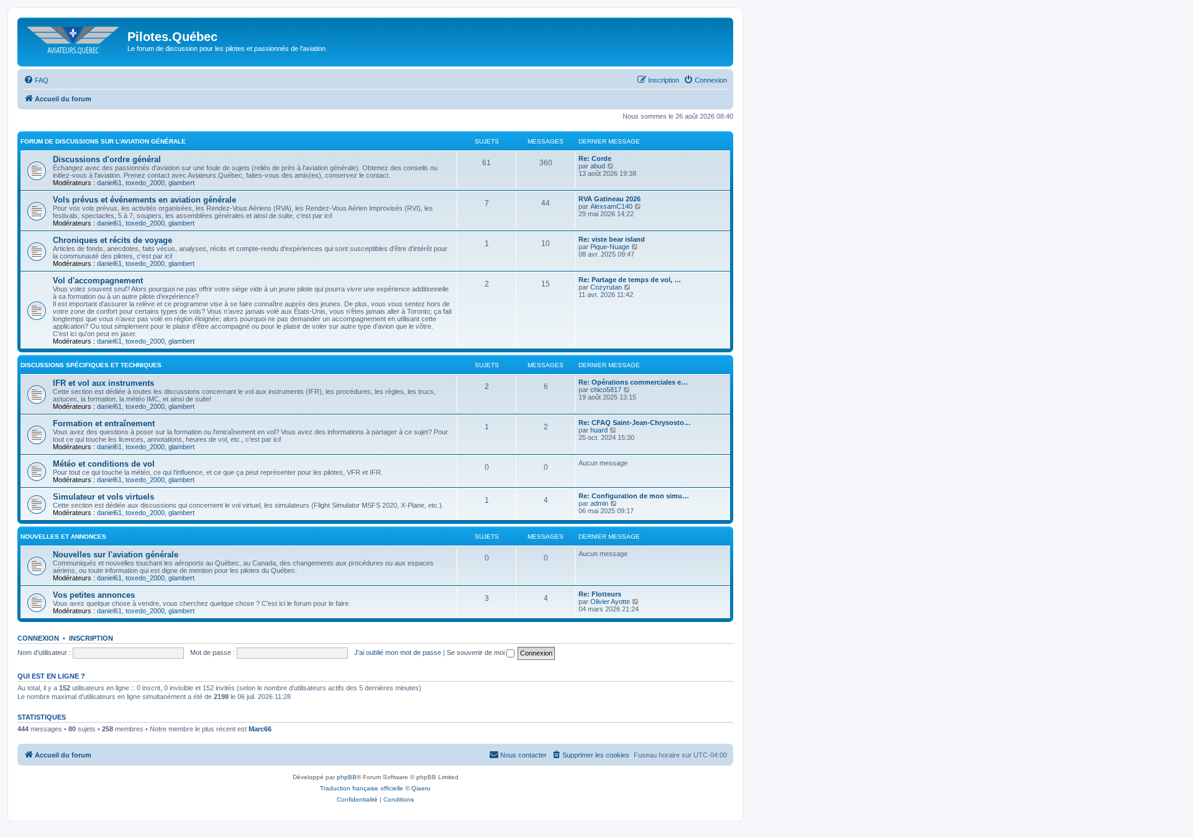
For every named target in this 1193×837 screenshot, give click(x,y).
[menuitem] (36, 80)
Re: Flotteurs (599, 594)
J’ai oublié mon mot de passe (397, 652)
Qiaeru (421, 788)
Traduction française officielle (361, 788)
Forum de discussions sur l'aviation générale (103, 141)
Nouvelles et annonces (63, 536)
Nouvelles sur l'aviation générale (115, 554)
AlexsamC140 (611, 206)
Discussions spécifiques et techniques (91, 365)
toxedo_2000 (145, 182)
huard (599, 430)
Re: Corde (594, 158)
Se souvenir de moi (476, 652)
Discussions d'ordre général (107, 159)
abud (597, 166)
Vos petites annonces (94, 595)
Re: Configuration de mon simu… (633, 496)
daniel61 (109, 182)
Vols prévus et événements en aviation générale (144, 199)
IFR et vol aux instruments (103, 383)
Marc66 (260, 729)
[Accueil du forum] (74, 40)
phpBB (347, 777)
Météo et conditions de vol (104, 464)
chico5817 (605, 389)
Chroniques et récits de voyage (112, 240)
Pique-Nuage (609, 246)
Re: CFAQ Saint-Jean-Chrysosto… (634, 422)
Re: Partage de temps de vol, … (629, 279)
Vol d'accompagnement (98, 280)
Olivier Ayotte (610, 601)
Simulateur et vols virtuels (103, 496)
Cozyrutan (606, 287)
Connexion (38, 638)
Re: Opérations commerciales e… (633, 382)
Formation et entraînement (104, 423)
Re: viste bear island (611, 239)
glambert (181, 182)
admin (599, 503)
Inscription (91, 638)
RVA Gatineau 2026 (609, 199)
